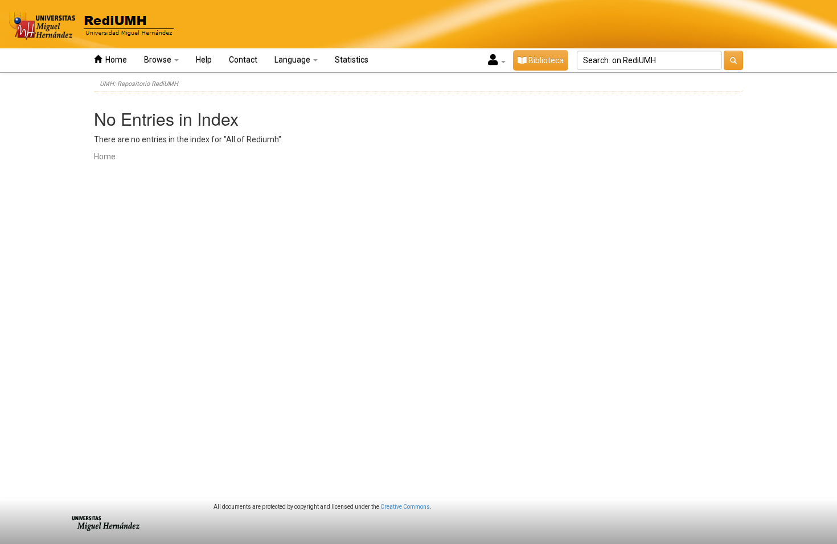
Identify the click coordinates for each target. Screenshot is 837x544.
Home (114, 59)
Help (204, 59)
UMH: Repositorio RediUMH (139, 84)
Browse (158, 59)
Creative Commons (405, 507)
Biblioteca (545, 60)
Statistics (351, 59)
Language (293, 59)
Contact (243, 59)
